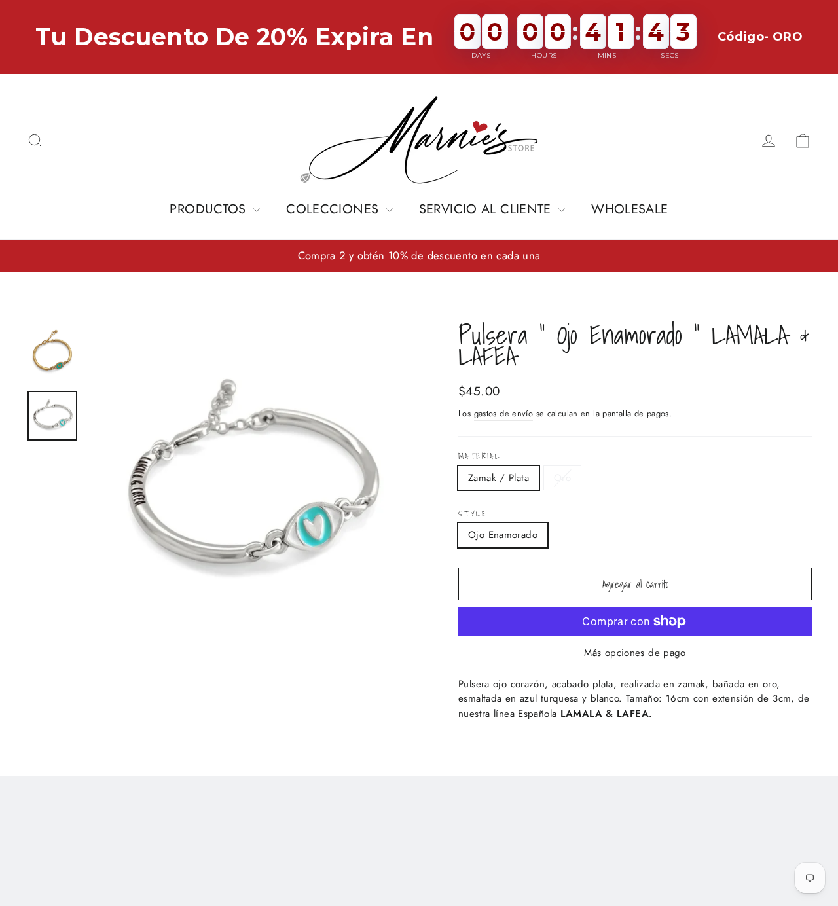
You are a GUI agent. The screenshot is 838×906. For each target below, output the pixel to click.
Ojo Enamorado (502, 535)
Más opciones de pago (635, 652)
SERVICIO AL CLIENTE (487, 209)
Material (479, 456)
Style (472, 514)
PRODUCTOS (210, 209)
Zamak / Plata (498, 478)
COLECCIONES (334, 209)
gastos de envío (504, 413)
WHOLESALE (629, 209)
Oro (562, 478)
